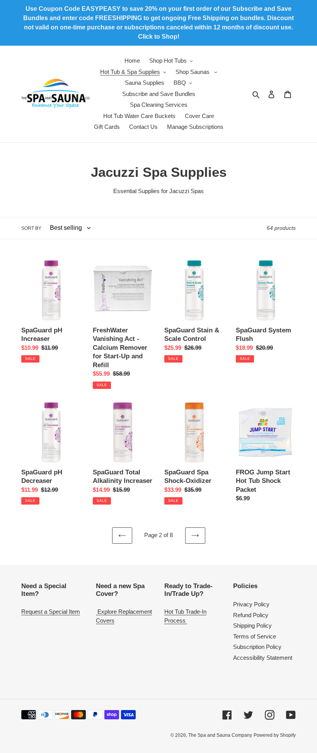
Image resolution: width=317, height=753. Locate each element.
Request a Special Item (50, 611)
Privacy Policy (251, 604)
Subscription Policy (257, 646)
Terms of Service (254, 636)
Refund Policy (250, 615)
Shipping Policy (252, 625)
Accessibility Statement (262, 657)
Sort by (31, 228)
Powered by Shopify (275, 735)
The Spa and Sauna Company (220, 735)
